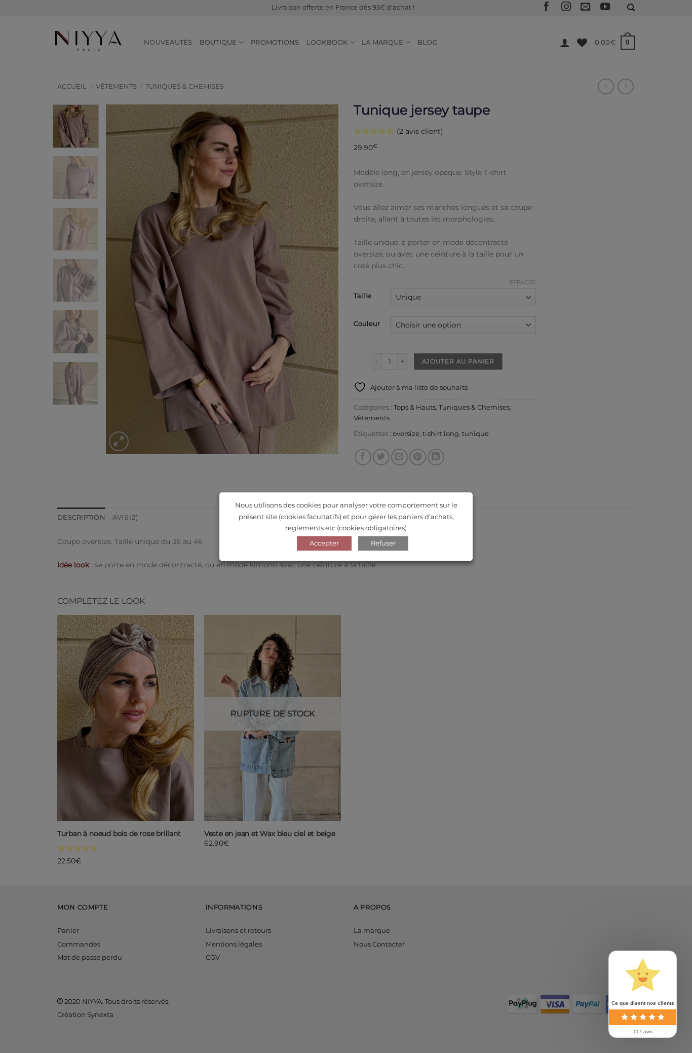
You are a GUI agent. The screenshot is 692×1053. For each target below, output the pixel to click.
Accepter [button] (324, 543)
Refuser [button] (383, 543)
